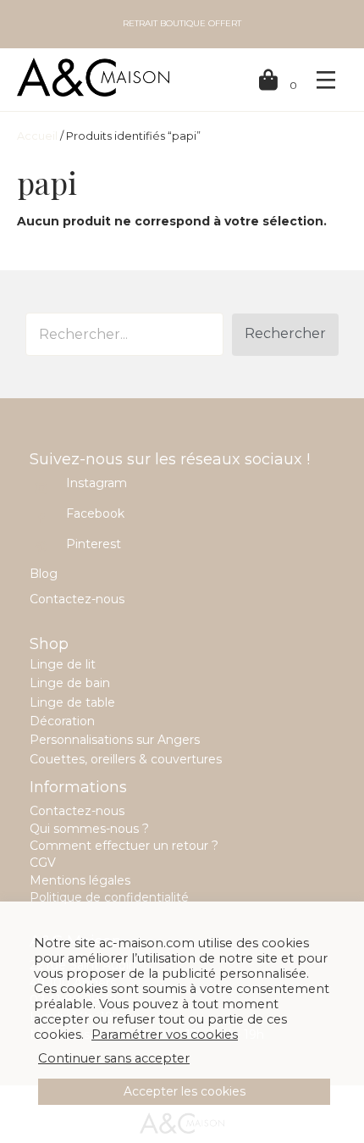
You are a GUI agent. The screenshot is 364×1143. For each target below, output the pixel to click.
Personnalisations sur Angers (115, 739)
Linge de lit (63, 664)
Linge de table (72, 702)
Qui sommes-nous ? (89, 828)
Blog (44, 573)
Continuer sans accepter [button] (114, 1058)
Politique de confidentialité (109, 897)
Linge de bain (70, 683)
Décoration (62, 721)
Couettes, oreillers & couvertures (126, 759)
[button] (285, 334)
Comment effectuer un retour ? (124, 845)
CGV (43, 862)
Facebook (95, 513)
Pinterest (93, 544)
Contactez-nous (77, 599)
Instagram (96, 483)
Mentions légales (80, 880)
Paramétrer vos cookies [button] (164, 1034)
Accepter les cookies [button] (184, 1091)
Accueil (37, 136)
